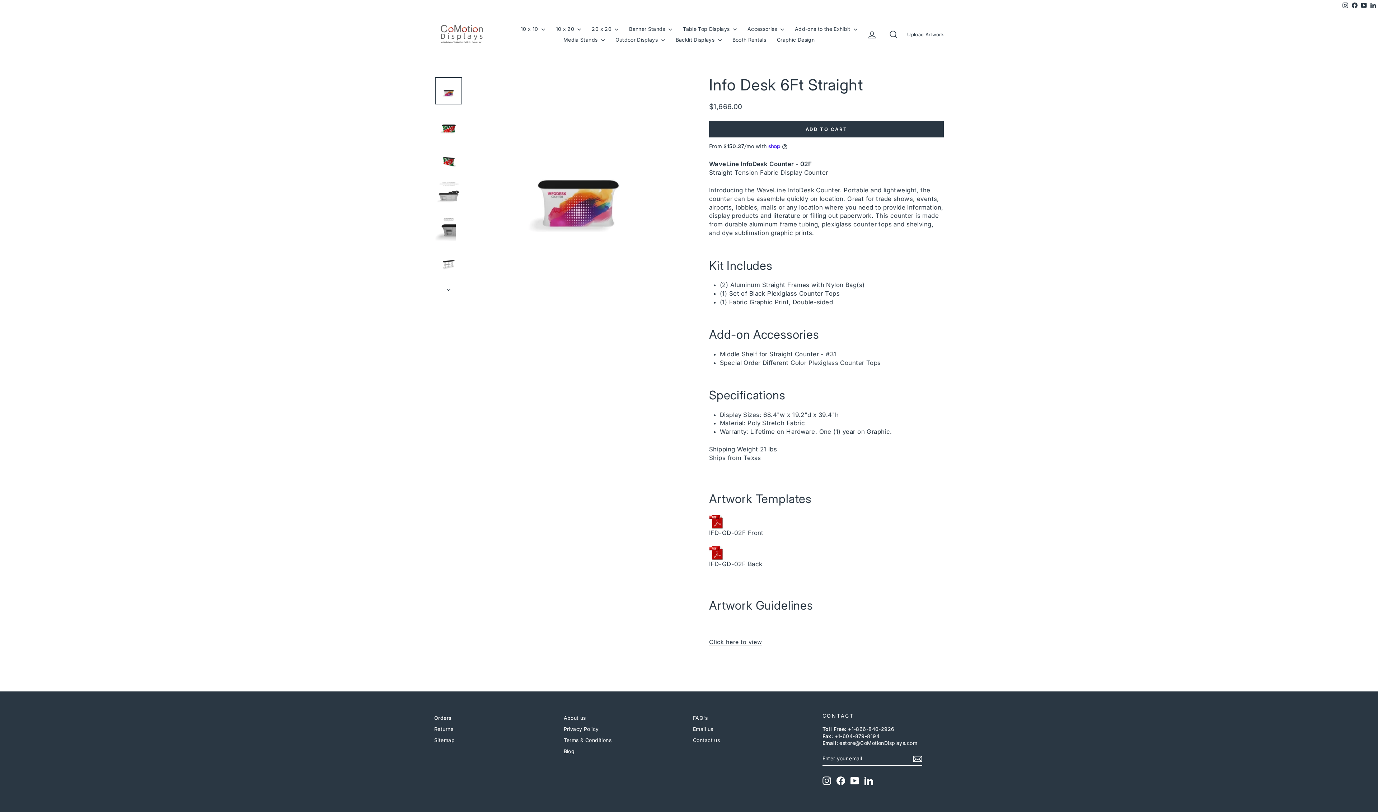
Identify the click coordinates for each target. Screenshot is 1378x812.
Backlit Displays (696, 40)
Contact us (706, 740)
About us (575, 718)
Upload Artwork (925, 34)
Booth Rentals (749, 40)
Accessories (763, 29)
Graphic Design (796, 40)
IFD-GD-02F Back (735, 564)
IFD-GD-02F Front (736, 532)
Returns (443, 729)
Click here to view (735, 642)
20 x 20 (602, 29)
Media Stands (581, 40)
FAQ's (700, 718)
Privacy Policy (581, 729)
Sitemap (444, 740)
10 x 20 (566, 29)
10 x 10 (530, 29)
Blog (569, 751)
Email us (703, 729)
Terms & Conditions (588, 740)
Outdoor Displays (637, 40)
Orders (442, 718)
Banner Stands (648, 29)
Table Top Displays (707, 29)
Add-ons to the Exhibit (823, 29)
